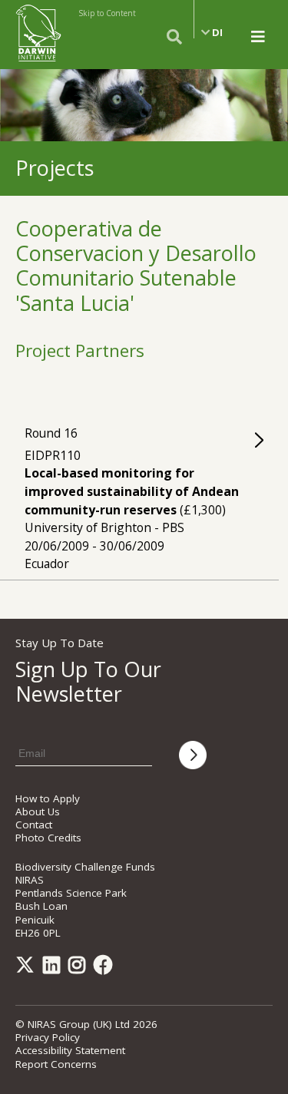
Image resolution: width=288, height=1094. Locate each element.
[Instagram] (79, 968)
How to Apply (47, 798)
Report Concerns (56, 1064)
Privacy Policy (47, 1037)
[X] (27, 968)
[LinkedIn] (54, 968)
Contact (33, 824)
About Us (37, 811)
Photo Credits (48, 837)
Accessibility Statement (70, 1050)
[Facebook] (106, 968)
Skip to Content (107, 13)
